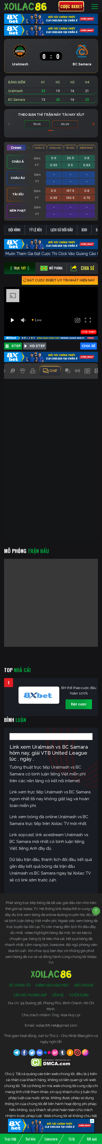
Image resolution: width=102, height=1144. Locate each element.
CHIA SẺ (88, 346)
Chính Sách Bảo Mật (52, 985)
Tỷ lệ (71, 1139)
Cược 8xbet (71, 6)
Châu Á (39, 148)
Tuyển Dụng (79, 995)
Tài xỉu (70, 148)
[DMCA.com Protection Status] (51, 1062)
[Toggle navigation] (94, 6)
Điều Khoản (83, 985)
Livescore (51, 1139)
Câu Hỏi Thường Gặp (30, 995)
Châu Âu (55, 148)
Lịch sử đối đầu (62, 229)
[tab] (19, 268)
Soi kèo (31, 1139)
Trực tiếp (10, 1139)
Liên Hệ (58, 995)
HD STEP (37, 346)
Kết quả (92, 1139)
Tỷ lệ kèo (35, 229)
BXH (84, 229)
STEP (16, 346)
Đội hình (14, 229)
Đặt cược (78, 704)
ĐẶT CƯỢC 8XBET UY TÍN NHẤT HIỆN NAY (61, 280)
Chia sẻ (87, 268)
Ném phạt (86, 148)
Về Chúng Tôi (19, 985)
